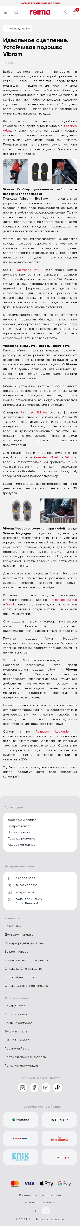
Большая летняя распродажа (40, 3)
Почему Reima (15, 1006)
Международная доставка (24, 943)
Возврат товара (19, 826)
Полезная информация (21, 1065)
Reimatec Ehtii (28, 270)
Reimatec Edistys (34, 412)
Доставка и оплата (22, 820)
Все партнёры (59, 1157)
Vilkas (69, 457)
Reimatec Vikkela (47, 457)
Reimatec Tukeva (64, 600)
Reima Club (13, 926)
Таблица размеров (21, 838)
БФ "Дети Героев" (17, 1040)
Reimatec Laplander (53, 731)
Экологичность (16, 1031)
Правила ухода (19, 832)
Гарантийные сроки (19, 977)
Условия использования (40, 1202)
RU (45, 1210)
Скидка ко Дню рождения (24, 968)
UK (34, 1210)
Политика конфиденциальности (40, 1195)
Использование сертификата (26, 960)
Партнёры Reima (17, 1048)
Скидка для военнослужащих (26, 986)
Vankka (11, 604)
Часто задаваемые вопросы (25, 1057)
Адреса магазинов (21, 844)
